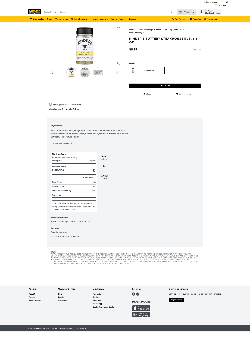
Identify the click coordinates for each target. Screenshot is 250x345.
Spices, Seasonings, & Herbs (149, 30)
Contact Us (62, 301)
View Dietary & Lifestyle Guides (64, 109)
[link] (179, 19)
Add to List (165, 86)
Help (60, 294)
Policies (54, 328)
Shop (49, 19)
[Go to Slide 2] (84, 72)
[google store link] (141, 317)
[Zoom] (118, 63)
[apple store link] (141, 310)
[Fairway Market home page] (35, 12)
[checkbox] (118, 28)
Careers (32, 297)
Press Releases (35, 301)
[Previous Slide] (52, 72)
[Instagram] (137, 295)
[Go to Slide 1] (71, 72)
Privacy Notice (81, 328)
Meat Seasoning (135, 33)
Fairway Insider (118, 19)
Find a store (97, 294)
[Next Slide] (117, 72)
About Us (32, 294)
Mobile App (97, 304)
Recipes (132, 19)
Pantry (132, 30)
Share (148, 94)
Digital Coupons (100, 19)
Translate (222, 5)
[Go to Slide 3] (98, 72)
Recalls (61, 297)
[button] (194, 11)
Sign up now (176, 300)
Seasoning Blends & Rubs (174, 30)
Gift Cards (97, 301)
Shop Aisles (38, 19)
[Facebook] (133, 295)
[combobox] (50, 12)
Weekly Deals (61, 19)
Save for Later (185, 94)
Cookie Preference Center (104, 307)
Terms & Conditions (66, 328)
